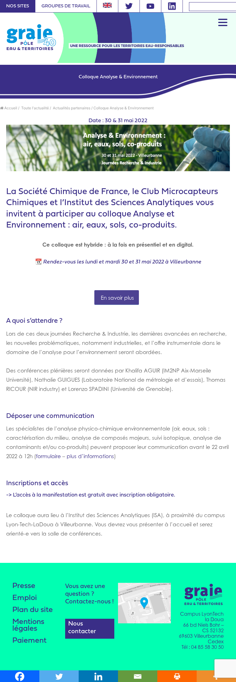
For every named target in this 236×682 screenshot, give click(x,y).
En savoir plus (116, 298)
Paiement (29, 641)
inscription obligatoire (147, 495)
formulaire (48, 456)
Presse (23, 586)
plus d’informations (90, 456)
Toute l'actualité (34, 108)
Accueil (10, 108)
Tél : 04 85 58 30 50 (203, 647)
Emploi (24, 598)
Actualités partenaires (71, 108)
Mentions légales (28, 625)
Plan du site (32, 610)
